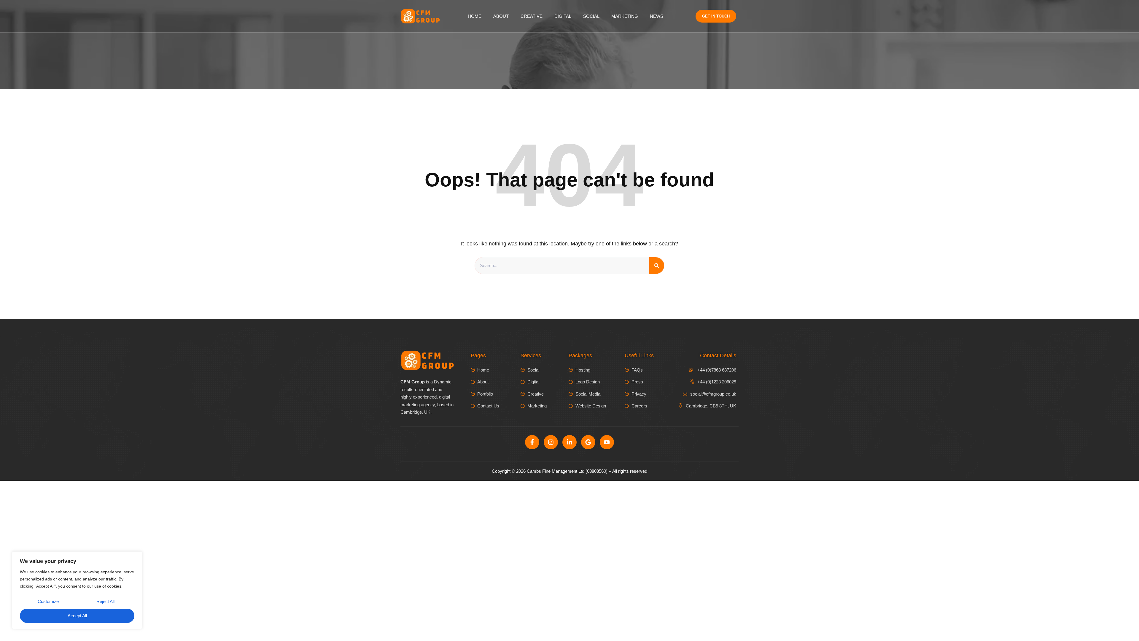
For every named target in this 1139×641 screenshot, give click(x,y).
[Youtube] (607, 442)
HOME (474, 16)
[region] (77, 590)
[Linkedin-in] (569, 442)
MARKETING (624, 16)
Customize (48, 601)
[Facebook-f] (532, 442)
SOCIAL (591, 16)
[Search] (656, 265)
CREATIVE (532, 16)
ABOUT (501, 16)
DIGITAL (562, 16)
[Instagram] (551, 442)
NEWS (656, 16)
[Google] (588, 442)
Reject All (105, 601)
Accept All (77, 615)
